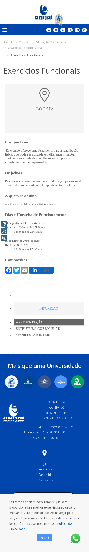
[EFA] (77, 381)
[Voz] (4, 231)
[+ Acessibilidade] (4, 238)
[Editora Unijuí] (28, 381)
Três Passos (44, 480)
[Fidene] (11, 381)
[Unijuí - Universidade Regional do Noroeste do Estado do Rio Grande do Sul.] (44, 12)
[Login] (48, 30)
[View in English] (77, 30)
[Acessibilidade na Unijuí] (84, 30)
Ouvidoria (57, 402)
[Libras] (4, 224)
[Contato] (62, 30)
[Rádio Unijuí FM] (60, 381)
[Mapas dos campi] (55, 30)
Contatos (57, 407)
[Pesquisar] (70, 30)
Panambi (44, 475)
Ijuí (44, 464)
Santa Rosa (44, 469)
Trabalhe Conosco (57, 418)
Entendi (44, 538)
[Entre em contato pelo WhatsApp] (75, 538)
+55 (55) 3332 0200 (44, 438)
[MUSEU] (44, 381)
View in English (57, 413)
